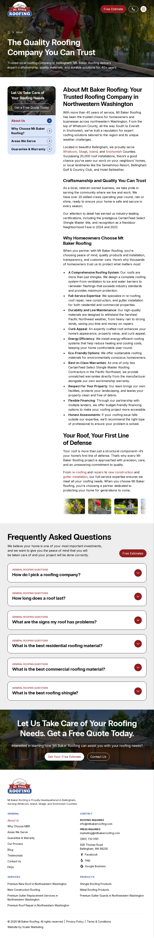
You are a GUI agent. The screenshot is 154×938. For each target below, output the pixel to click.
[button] (143, 9)
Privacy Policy (75, 921)
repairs (98, 472)
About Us (13, 820)
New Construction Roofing (24, 889)
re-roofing (79, 472)
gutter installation (75, 477)
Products (87, 876)
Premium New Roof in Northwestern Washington (37, 883)
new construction (120, 472)
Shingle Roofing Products (96, 883)
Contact (86, 813)
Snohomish (114, 151)
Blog (10, 849)
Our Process (15, 843)
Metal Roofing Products (94, 889)
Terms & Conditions (99, 921)
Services (14, 876)
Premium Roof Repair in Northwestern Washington (38, 905)
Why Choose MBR (19, 826)
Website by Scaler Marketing (25, 927)
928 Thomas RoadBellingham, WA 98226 (94, 846)
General (13, 813)
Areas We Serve (18, 832)
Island (93, 151)
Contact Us (14, 861)
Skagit (83, 151)
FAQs (11, 867)
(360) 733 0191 (89, 838)
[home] (20, 9)
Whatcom (70, 151)
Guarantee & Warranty (21, 838)
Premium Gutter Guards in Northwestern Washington (112, 895)
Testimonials (15, 855)
